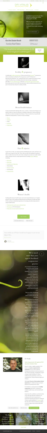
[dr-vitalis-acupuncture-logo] (23, 5)
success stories (34, 335)
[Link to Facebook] (43, 1)
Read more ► (7, 237)
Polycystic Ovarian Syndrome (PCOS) (15, 208)
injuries (32, 156)
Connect (39, 400)
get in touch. (35, 351)
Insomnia (9, 123)
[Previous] (40, 232)
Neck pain (9, 162)
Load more (23, 427)
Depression (9, 125)
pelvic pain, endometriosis (20, 205)
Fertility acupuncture (16, 75)
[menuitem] (12, 9)
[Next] (42, 232)
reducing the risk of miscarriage (32, 81)
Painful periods (10, 205)
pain (37, 156)
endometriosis (16, 81)
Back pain (9, 160)
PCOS (11, 81)
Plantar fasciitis (10, 167)
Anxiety (9, 119)
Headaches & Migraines (12, 164)
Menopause (9, 206)
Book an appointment (32, 31)
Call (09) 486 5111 (7, 431)
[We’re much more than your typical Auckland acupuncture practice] (41, 254)
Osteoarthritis (10, 171)
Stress (8, 118)
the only (32, 75)
